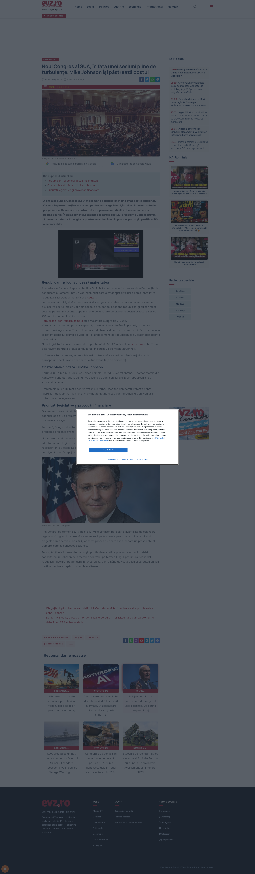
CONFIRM (108, 450)
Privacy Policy (142, 459)
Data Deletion (112, 459)
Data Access (127, 459)
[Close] (173, 414)
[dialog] (127, 437)
